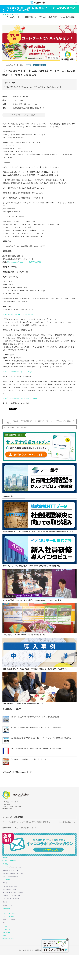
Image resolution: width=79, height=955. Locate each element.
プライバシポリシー (8, 938)
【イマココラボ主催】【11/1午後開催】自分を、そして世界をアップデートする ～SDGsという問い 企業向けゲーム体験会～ (39, 422)
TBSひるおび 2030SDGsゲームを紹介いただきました (29, 759)
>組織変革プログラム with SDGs (11, 895)
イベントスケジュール (8, 916)
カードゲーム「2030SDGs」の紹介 (12, 867)
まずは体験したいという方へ (10, 870)
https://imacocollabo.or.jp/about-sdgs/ (17, 372)
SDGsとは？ (6, 857)
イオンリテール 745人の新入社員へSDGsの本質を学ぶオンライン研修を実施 (36, 727)
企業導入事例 (6, 908)
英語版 (4, 935)
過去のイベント (7, 923)
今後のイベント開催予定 (9, 919)
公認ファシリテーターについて (11, 876)
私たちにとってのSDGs (9, 860)
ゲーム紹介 (5, 864)
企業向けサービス (7, 883)
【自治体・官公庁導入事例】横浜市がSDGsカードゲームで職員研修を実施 (35, 717)
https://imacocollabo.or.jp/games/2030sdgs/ (19, 398)
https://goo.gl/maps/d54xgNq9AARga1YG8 (24, 262)
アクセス (4, 926)
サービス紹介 (6, 880)
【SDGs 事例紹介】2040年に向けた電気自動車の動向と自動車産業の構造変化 (36, 748)
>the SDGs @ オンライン (9, 889)
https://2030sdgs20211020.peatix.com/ (17, 314)
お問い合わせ (6, 932)
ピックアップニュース (8, 913)
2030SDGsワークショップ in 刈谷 (16, 427)
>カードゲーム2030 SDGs (10, 886)
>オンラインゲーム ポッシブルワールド (13, 892)
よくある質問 (6, 929)
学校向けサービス (7, 902)
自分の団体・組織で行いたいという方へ (13, 873)
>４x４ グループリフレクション (11, 898)
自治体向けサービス (8, 905)
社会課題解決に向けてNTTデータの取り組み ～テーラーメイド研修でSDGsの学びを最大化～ (41, 738)
